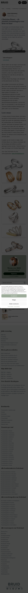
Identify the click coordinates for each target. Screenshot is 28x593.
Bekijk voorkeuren (14, 304)
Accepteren (14, 296)
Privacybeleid (10, 306)
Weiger (14, 300)
